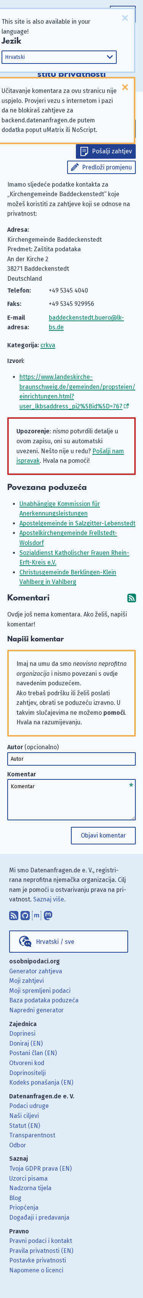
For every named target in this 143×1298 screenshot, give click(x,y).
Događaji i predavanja (39, 1217)
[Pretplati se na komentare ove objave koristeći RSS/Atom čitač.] (131, 598)
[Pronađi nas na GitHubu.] (25, 913)
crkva (47, 345)
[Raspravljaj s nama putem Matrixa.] (36, 913)
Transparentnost (32, 1135)
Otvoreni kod (26, 1063)
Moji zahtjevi (26, 980)
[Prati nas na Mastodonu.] (48, 913)
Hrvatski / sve (55, 941)
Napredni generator (36, 1010)
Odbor (17, 1145)
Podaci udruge (29, 1105)
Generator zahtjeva (35, 971)
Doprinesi (22, 1033)
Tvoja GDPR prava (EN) (40, 1168)
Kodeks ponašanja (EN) (41, 1082)
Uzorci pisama (28, 1178)
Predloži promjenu (107, 167)
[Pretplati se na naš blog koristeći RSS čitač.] (13, 913)
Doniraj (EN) (26, 1043)
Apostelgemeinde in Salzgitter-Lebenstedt (77, 523)
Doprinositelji (27, 1073)
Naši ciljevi (24, 1115)
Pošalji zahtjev (112, 151)
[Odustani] (125, 18)
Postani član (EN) (33, 1053)
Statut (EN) (24, 1125)
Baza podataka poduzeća (44, 1000)
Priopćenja (24, 1207)
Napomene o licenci (36, 1270)
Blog (15, 1198)
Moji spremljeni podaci (40, 990)
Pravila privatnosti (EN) (41, 1250)
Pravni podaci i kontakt (40, 1240)
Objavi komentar (103, 835)
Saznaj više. (49, 899)
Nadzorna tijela (30, 1188)
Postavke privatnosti (37, 1260)
